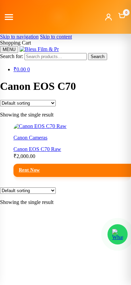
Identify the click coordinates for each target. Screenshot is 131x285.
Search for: (11, 56)
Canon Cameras (30, 137)
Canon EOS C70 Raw (37, 149)
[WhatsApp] (117, 234)
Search (97, 56)
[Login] (108, 16)
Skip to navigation (19, 37)
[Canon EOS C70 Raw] (40, 126)
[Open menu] (9, 17)
